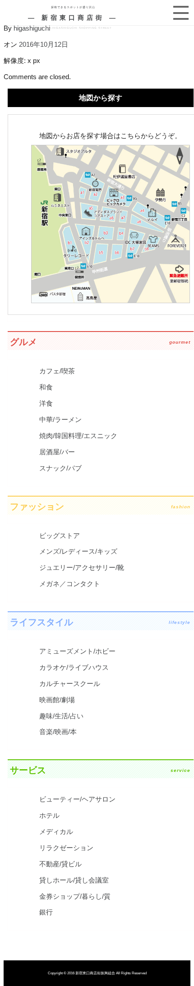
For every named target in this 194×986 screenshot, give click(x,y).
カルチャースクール (69, 683)
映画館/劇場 (57, 700)
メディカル (56, 831)
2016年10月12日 (43, 44)
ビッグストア (59, 535)
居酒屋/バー (57, 452)
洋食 (46, 403)
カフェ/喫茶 (57, 371)
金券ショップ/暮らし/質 (75, 896)
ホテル (49, 815)
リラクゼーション (66, 848)
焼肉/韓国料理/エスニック (78, 435)
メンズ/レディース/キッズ (78, 551)
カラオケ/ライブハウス (74, 667)
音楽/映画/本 (58, 731)
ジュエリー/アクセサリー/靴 (81, 567)
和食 (46, 387)
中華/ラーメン (60, 419)
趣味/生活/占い (61, 716)
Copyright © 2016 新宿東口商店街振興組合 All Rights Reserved (97, 973)
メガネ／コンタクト (69, 583)
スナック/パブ (60, 468)
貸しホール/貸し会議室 (74, 880)
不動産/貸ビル (60, 864)
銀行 (46, 912)
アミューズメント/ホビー (77, 651)
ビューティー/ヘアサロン (77, 799)
